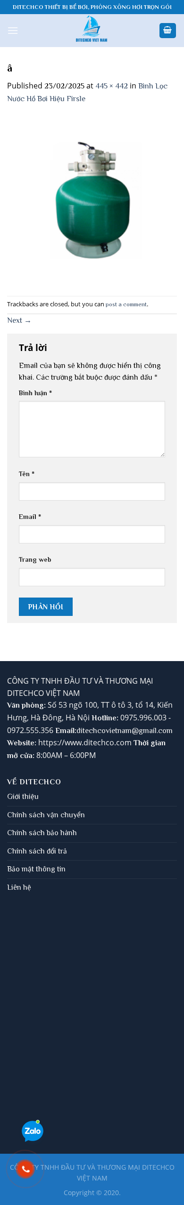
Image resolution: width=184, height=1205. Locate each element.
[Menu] (12, 30)
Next (19, 320)
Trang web (35, 559)
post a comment (126, 304)
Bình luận (35, 393)
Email (30, 516)
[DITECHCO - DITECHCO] (92, 30)
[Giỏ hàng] (167, 31)
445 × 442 (111, 86)
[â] (92, 200)
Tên (26, 474)
